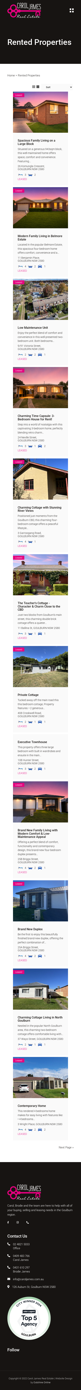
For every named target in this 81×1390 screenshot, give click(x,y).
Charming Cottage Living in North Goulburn (40, 1019)
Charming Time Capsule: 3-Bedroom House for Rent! (36, 417)
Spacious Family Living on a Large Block (36, 142)
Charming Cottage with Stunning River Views (39, 509)
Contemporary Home (32, 1106)
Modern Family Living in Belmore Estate (40, 237)
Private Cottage (28, 695)
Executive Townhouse (32, 742)
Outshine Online (42, 1382)
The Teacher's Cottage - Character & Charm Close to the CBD (39, 606)
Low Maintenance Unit (33, 327)
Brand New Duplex (30, 929)
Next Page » (66, 1147)
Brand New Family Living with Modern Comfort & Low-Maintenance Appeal (38, 833)
